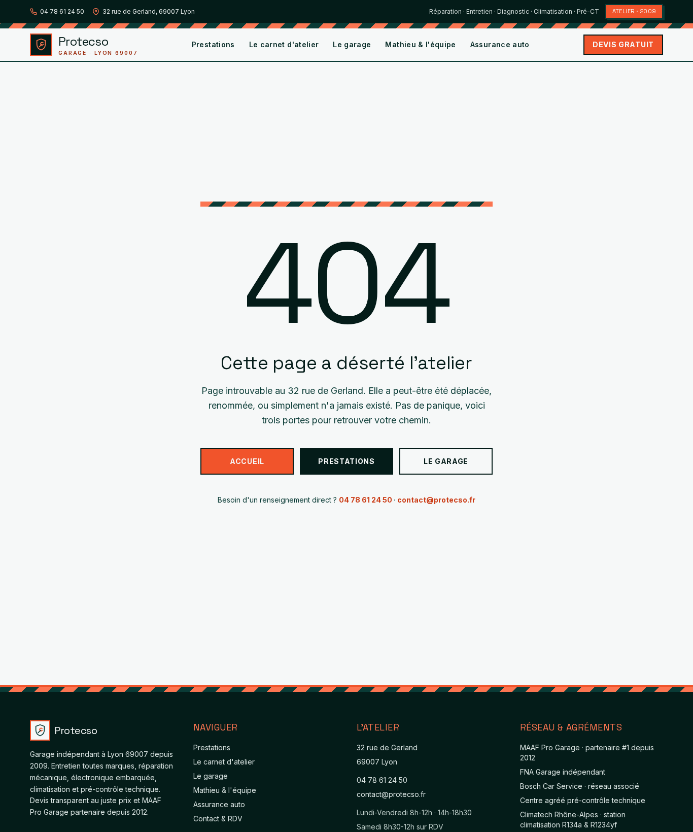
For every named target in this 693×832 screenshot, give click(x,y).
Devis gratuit (623, 44)
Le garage (352, 44)
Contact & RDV (217, 818)
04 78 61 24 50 (62, 11)
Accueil (247, 461)
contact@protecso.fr (436, 499)
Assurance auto (500, 44)
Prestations (213, 44)
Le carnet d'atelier (284, 44)
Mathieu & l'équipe (420, 44)
